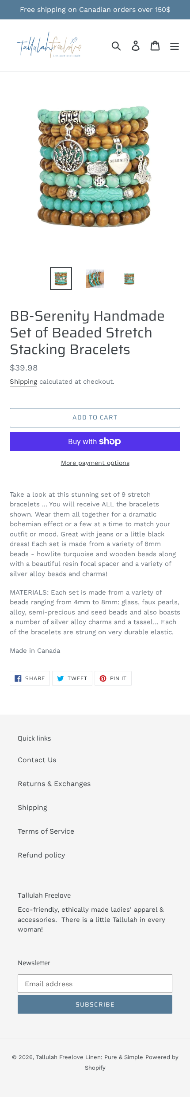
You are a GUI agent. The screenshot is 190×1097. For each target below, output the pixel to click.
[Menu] (174, 46)
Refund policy (41, 855)
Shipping (23, 382)
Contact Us (37, 760)
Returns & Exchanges (54, 783)
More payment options (95, 462)
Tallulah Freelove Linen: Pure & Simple (89, 1057)
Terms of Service (46, 831)
